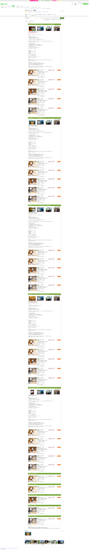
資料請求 (16, 548)
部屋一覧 (37, 14)
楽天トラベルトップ (27, 8)
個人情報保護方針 (4, 548)
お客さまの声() (50, 14)
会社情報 (1, 548)
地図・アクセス (44, 14)
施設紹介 (26, 14)
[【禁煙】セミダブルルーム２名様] (32, 91)
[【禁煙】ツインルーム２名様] (32, 100)
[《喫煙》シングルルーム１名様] (32, 81)
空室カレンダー (58, 79)
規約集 (14, 548)
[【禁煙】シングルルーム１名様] (32, 72)
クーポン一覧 (54, 14)
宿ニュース (30, 14)
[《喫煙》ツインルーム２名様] (32, 110)
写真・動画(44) (40, 14)
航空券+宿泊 (50, 19)
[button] (28, 81)
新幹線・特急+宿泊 (61, 19)
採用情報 (12, 548)
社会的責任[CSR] (8, 548)
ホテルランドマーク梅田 (30, 10)
